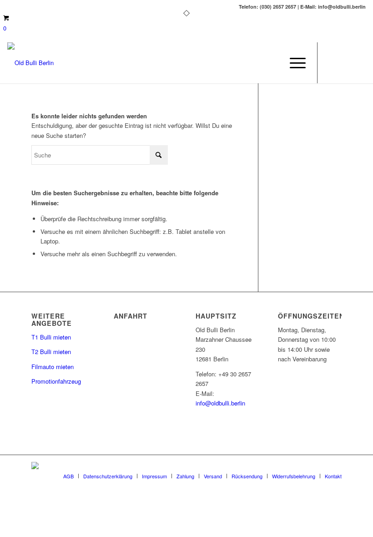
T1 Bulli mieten (51, 337)
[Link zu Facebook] (331, 63)
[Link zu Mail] (345, 63)
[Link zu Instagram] (359, 63)
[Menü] (293, 62)
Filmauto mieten (52, 366)
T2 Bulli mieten (51, 351)
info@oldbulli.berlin (220, 403)
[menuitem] (293, 62)
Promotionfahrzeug (56, 381)
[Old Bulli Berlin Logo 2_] (30, 62)
